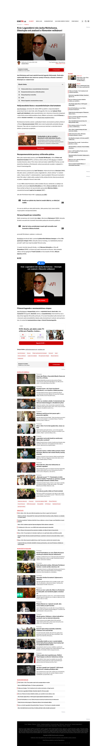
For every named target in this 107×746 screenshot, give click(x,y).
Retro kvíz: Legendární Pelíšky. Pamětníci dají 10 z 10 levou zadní (33, 691)
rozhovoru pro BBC (41, 194)
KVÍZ (22, 97)
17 (63, 743)
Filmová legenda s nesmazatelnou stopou (32, 100)
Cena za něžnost (22, 355)
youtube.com (41, 349)
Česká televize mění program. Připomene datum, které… (79, 113)
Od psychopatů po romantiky (28, 94)
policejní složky (21, 506)
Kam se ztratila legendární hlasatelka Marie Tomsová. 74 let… (78, 117)
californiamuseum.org (31, 349)
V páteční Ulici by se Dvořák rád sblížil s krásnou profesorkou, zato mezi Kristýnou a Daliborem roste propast (40, 543)
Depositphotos (61, 740)
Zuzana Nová (24, 63)
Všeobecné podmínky (45, 724)
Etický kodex (54, 725)
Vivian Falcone (21, 504)
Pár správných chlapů (44, 355)
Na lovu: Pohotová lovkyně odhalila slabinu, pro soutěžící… (77, 100)
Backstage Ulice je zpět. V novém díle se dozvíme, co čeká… (78, 143)
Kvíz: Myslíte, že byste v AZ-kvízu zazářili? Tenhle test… (79, 139)
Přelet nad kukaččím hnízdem (40, 353)
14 (58, 743)
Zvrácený (31, 501)
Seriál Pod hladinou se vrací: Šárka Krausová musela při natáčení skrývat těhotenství (38, 699)
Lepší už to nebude (32, 355)
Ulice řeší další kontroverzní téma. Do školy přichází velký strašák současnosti (36, 708)
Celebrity (31, 21)
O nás (26, 724)
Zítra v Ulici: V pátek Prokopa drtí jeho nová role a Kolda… (78, 130)
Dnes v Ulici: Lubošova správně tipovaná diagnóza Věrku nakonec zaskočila (35, 524)
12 (54, 743)
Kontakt (68, 725)
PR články (60, 725)
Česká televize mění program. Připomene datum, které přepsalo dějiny (35, 702)
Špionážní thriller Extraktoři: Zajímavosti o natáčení (79, 156)
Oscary (28, 353)
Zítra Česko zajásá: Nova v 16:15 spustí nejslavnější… (78, 104)
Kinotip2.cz (19, 24)
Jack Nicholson (21, 109)
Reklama (34, 724)
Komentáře (57, 69)
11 (52, 743)
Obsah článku (22, 84)
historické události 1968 (41, 501)
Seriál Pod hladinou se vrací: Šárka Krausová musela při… (77, 109)
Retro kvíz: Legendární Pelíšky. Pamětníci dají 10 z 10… (79, 96)
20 (69, 743)
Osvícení (51, 353)
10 (50, 743)
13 (56, 743)
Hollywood (20, 358)
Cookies (38, 724)
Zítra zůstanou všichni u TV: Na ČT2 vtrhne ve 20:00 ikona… (77, 126)
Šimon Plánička (52, 501)
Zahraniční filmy (48, 21)
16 (61, 743)
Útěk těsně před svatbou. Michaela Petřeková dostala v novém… (77, 134)
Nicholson (20, 238)
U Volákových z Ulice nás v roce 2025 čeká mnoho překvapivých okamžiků (35, 527)
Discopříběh (40, 504)
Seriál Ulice (39, 21)
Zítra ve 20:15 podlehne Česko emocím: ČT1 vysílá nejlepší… (78, 151)
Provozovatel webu (55, 724)
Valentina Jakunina (22, 501)
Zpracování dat (68, 724)
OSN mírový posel (31, 504)
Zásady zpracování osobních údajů (44, 725)
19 (67, 743)
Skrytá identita (54, 355)
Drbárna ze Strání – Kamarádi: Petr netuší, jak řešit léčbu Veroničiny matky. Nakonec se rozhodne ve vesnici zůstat (41, 516)
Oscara (54, 159)
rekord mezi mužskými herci (45, 117)
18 (65, 743)
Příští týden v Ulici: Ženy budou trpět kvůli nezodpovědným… (83, 79)
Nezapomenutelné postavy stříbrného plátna (33, 91)
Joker (56, 353)
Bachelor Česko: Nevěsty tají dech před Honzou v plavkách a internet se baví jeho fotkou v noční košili (40, 536)
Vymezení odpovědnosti (77, 724)
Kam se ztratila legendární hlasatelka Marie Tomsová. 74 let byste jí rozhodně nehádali (39, 705)
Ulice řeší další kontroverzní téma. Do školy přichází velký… (78, 121)
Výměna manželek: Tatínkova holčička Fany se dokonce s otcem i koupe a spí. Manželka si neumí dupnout (41, 521)
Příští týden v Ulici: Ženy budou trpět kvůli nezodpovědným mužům (34, 682)
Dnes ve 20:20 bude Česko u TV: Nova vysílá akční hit (30, 685)
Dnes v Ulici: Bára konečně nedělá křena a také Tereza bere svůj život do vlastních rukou (39, 540)
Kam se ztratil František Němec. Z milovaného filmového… (77, 164)
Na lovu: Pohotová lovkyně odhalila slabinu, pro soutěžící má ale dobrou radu (36, 693)
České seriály (75, 21)
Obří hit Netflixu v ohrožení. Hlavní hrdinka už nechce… (79, 147)
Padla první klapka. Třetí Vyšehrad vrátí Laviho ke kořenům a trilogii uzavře (36, 688)
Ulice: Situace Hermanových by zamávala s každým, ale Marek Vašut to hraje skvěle (38, 530)
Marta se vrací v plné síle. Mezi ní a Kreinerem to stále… (77, 160)
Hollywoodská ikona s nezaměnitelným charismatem (35, 89)
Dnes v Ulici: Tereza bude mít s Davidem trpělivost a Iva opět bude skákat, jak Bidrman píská (40, 533)
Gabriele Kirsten (56, 504)
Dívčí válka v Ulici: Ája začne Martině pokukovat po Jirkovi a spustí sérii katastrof (37, 513)
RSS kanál (62, 724)
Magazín (78, 83)
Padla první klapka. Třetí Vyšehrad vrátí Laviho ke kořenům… (78, 91)
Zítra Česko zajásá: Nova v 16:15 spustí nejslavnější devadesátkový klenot (35, 696)
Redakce (29, 724)
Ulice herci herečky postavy (62, 21)
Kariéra (64, 725)
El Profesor (48, 504)
